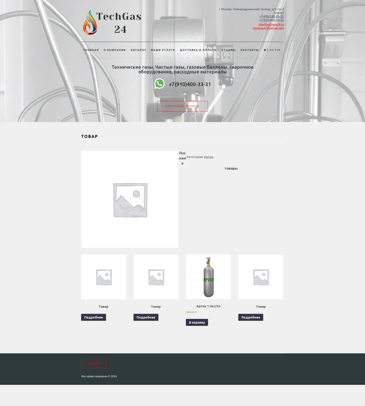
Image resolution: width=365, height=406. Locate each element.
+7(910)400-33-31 (271, 20)
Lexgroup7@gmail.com (268, 28)
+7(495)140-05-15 (271, 16)
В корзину (197, 322)
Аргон (208, 157)
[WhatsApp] (159, 84)
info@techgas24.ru (271, 24)
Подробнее (93, 317)
